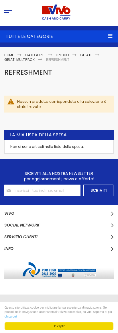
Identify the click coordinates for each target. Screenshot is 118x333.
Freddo (63, 55)
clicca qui (11, 316)
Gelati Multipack (20, 59)
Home (9, 55)
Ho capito (59, 326)
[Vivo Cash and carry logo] (59, 12)
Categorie (35, 55)
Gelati (86, 55)
